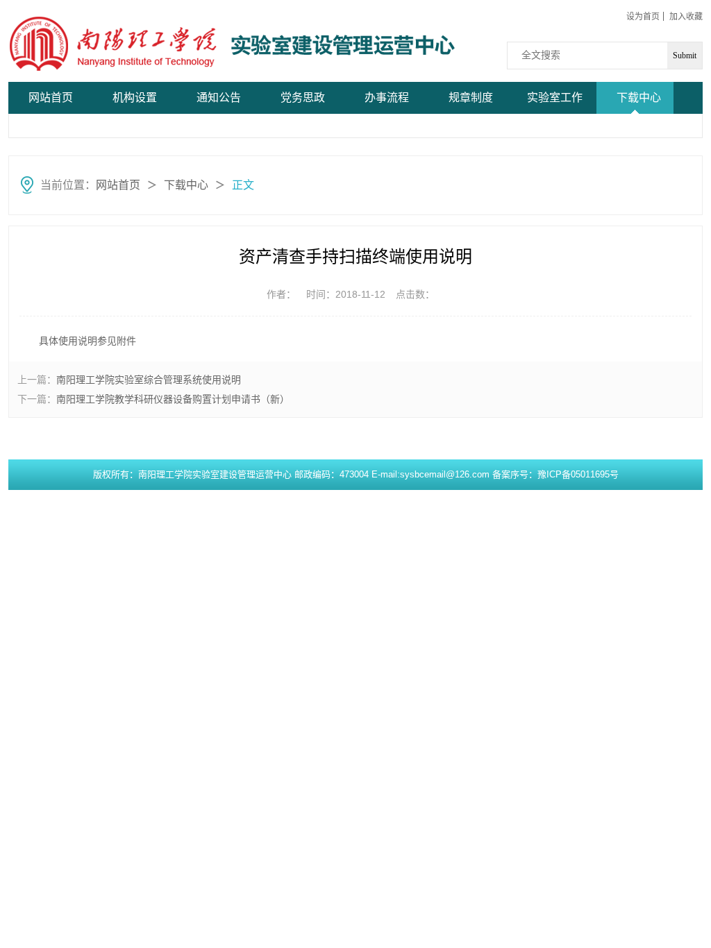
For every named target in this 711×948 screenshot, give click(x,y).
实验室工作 (555, 97)
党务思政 (303, 97)
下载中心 (639, 97)
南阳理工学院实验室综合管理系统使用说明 (148, 379)
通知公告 (218, 97)
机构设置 (134, 97)
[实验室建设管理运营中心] (113, 43)
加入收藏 (686, 17)
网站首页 (50, 97)
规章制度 (471, 97)
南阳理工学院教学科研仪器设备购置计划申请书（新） (173, 399)
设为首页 (643, 17)
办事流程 (387, 97)
